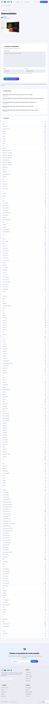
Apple (4, 136)
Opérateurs (27, 1)
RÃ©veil (4, 482)
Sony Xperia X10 (6, 583)
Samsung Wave (6, 549)
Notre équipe (28, 687)
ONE (3, 446)
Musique (4, 387)
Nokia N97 (5, 437)
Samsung (4, 490)
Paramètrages (5, 470)
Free (4, 200)
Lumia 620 (5, 372)
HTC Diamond (5, 258)
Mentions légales (29, 691)
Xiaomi (4, 631)
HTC (3, 243)
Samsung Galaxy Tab (7, 525)
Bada (4, 145)
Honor (4, 238)
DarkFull (4, 193)
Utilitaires (4, 609)
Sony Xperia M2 (6, 573)
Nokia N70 (5, 423)
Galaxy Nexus (5, 205)
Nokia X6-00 (5, 439)
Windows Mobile (6, 623)
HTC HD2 (4, 265)
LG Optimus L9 (5, 365)
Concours (5, 186)
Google (4, 226)
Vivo (3, 614)
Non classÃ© (5, 442)
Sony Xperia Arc (6, 568)
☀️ (38, 1)
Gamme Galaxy (6, 215)
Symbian (4, 592)
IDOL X (4, 301)
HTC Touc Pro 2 (6, 279)
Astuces (4, 140)
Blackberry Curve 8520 (7, 152)
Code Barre (5, 183)
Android (18, 1)
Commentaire (6, 50)
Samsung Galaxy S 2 (7, 511)
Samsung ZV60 (6, 554)
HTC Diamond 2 (6, 260)
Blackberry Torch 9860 (7, 164)
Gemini (4, 217)
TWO (4, 607)
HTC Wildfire (5, 289)
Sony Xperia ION (6, 571)
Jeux (4, 332)
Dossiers (4, 195)
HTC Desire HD (6, 250)
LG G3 (4, 339)
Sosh (4, 588)
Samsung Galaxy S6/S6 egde (8, 523)
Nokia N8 (4, 425)
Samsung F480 (6, 494)
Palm (4, 463)
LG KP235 (4, 348)
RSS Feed (28, 696)
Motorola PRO (5, 384)
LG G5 (4, 341)
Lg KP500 (5, 351)
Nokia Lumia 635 (6, 413)
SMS (3, 564)
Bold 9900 (5, 171)
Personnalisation (6, 473)
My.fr (8, 2)
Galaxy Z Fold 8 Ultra (7, 212)
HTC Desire (5, 248)
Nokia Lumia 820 (6, 418)
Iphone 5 (4, 322)
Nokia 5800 (5, 403)
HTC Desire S (5, 253)
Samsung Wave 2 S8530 (7, 552)
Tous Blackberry (6, 599)
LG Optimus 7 (5, 358)
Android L (4, 133)
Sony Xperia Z (5, 585)
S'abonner (34, 661)
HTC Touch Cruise (6, 281)
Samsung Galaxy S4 (7, 518)
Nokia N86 (5, 427)
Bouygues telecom (6, 174)
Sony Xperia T (5, 578)
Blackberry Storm (6, 160)
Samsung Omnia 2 (6, 535)
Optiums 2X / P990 (6, 454)
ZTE (3, 635)
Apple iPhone (28, 674)
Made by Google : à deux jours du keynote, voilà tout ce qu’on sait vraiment (18, 106)
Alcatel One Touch (6, 128)
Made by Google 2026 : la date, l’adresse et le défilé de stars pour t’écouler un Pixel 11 (20, 110)
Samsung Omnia (6, 533)
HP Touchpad (5, 241)
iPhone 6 (4, 327)
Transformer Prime (6, 604)
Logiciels (4, 370)
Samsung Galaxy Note (7, 501)
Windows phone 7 (6, 626)
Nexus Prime (5, 396)
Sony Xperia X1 (6, 580)
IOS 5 (4, 308)
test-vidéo (5, 595)
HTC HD (4, 262)
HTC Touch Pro (6, 284)
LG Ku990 (5, 353)
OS (3, 458)
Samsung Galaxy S (6, 509)
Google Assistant (6, 229)
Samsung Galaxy (6, 497)
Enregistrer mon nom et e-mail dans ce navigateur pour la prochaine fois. (19, 73)
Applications (3, 696)
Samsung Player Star (7, 542)
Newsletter (44, 1)
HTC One (4, 272)
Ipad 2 (4, 313)
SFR (3, 559)
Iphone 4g (5, 317)
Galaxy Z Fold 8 (6, 210)
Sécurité (2, 694)
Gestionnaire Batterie (7, 219)
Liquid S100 (5, 368)
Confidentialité (28, 694)
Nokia (4, 401)
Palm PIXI (4, 466)
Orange (4, 456)
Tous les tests (28, 672)
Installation (5, 303)
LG (3, 336)
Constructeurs (5, 188)
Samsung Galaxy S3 (6, 516)
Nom (4, 68)
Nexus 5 (4, 391)
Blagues (4, 169)
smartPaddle (5, 561)
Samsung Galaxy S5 (6, 521)
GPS (3, 234)
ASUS (4, 143)
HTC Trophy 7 (5, 286)
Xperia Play (5, 633)
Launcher (4, 334)
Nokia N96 (5, 434)
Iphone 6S (5, 329)
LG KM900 (5, 346)
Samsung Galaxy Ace (7, 499)
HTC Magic (5, 269)
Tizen (4, 597)
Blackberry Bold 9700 (7, 150)
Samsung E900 (6, 492)
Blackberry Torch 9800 (7, 162)
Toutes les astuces (5, 687)
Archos (4, 138)
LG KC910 (4, 344)
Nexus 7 (4, 394)
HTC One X (5, 274)
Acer (4, 124)
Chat (3, 179)
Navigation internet (6, 389)
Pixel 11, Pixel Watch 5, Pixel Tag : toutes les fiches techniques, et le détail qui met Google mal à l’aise (23, 98)
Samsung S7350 (6, 544)
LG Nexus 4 (5, 356)
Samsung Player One (7, 540)
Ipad (3, 310)
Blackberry (5, 148)
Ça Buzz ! (4, 176)
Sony (4, 566)
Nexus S (4, 399)
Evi (3, 198)
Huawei (4, 291)
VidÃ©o (4, 611)
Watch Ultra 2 (5, 619)
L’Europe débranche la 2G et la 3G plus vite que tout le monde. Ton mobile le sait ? (19, 102)
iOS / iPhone (3, 691)
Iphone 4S (5, 320)
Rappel (4, 480)
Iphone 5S (5, 325)
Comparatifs (28, 680)
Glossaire (4, 224)
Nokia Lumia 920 (6, 420)
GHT (3, 222)
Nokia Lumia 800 (6, 415)
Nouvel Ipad (5, 444)
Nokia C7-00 (5, 408)
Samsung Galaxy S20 (7, 513)
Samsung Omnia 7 (6, 537)
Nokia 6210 (5, 406)
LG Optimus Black (6, 360)
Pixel (4, 478)
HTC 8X (4, 246)
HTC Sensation (6, 277)
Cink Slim (4, 181)
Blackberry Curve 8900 (7, 155)
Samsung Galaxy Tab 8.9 (7, 530)
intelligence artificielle (7, 305)
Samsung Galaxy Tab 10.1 (7, 528)
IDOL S (4, 298)
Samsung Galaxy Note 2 (7, 504)
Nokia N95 (5, 432)
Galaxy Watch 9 (6, 207)
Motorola (4, 382)
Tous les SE (5, 602)
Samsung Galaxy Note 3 (7, 506)
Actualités (4, 126)
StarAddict (5, 590)
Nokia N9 (4, 430)
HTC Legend (5, 267)
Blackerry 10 (5, 167)
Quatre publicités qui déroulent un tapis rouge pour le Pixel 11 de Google (18, 94)
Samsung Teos (6, 547)
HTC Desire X (5, 255)
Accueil (2, 5)
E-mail (27, 68)
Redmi (4, 485)
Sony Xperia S (5, 576)
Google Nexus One (6, 231)
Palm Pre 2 (5, 468)
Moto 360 (5, 380)
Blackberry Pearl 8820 (7, 157)
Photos (4, 475)
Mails (4, 377)
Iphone (4, 315)
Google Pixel (28, 678)
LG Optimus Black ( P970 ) (8, 363)
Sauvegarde (5, 556)
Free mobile (5, 203)
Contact (27, 689)
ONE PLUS (5, 449)
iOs (22, 1)
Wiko (4, 621)
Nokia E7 (4, 411)
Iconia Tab (5, 296)
